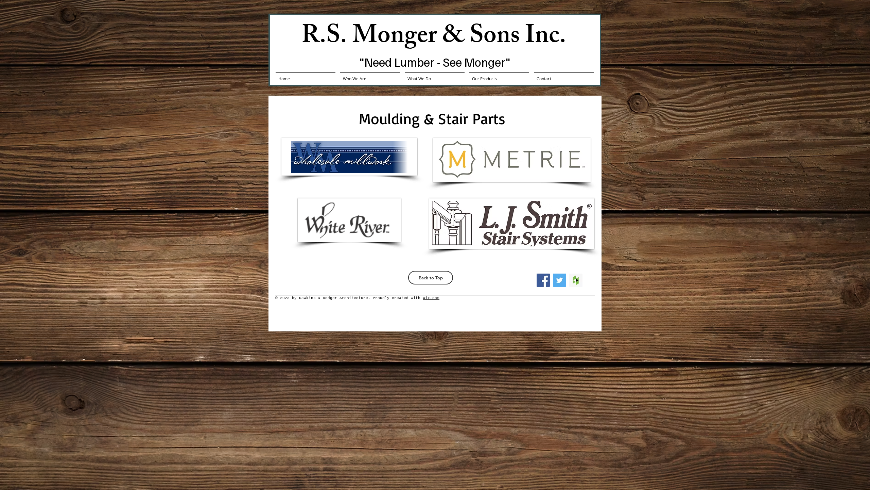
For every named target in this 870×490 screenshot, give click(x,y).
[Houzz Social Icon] (575, 280)
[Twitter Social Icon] (559, 280)
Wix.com (431, 298)
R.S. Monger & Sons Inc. (433, 38)
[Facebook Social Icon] (543, 280)
